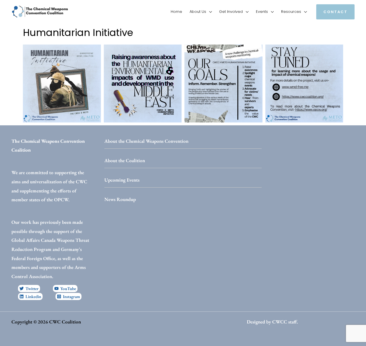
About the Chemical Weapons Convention (146, 141)
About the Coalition (124, 160)
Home (176, 11)
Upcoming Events (122, 180)
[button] (335, 11)
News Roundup (120, 199)
